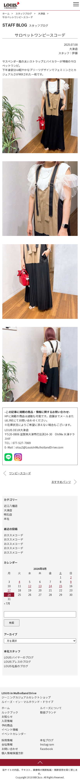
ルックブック (10, 712)
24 (9, 595)
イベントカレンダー (14, 734)
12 (29, 586)
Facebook (46, 749)
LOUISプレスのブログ (17, 662)
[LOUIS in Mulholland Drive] (11, 5)
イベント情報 (10, 729)
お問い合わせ (10, 749)
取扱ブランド (48, 712)
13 (40, 586)
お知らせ (7, 717)
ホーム (5, 13)
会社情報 (7, 744)
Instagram (47, 744)
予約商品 (7, 725)
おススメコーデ (13, 535)
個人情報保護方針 (12, 753)
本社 (6, 519)
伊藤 (74, 53)
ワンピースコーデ (20, 473)
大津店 (41, 13)
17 (9, 590)
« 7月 (7, 603)
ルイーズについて (51, 708)
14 (50, 586)
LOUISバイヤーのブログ (19, 657)
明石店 (8, 514)
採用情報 (7, 740)
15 (60, 586)
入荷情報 (7, 721)
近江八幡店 (11, 506)
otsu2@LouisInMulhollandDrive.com (39, 447)
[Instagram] (18, 461)
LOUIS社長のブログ (16, 666)
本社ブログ (47, 740)
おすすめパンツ (61, 482)
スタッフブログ (24, 13)
